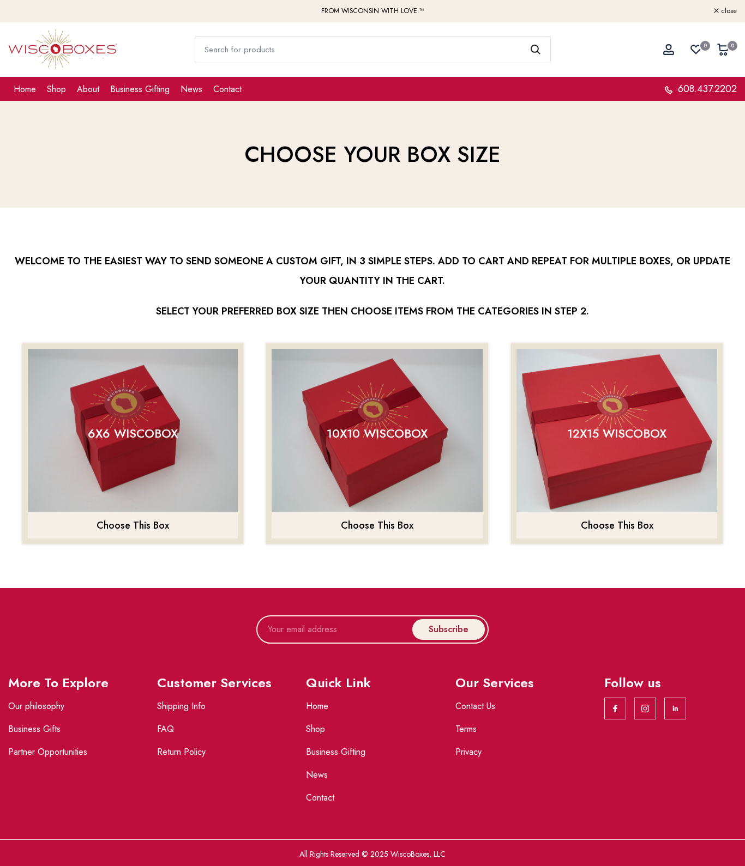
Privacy (468, 752)
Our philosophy (36, 706)
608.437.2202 (706, 89)
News (191, 89)
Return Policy (181, 752)
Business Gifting (140, 89)
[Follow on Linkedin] (675, 708)
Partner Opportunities (47, 752)
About (88, 89)
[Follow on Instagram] (645, 708)
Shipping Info (181, 706)
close (22, 11)
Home (25, 89)
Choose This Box (133, 525)
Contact (227, 89)
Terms (466, 729)
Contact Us (475, 706)
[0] (696, 50)
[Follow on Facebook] (615, 708)
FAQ (165, 729)
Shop (56, 89)
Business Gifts (34, 729)
